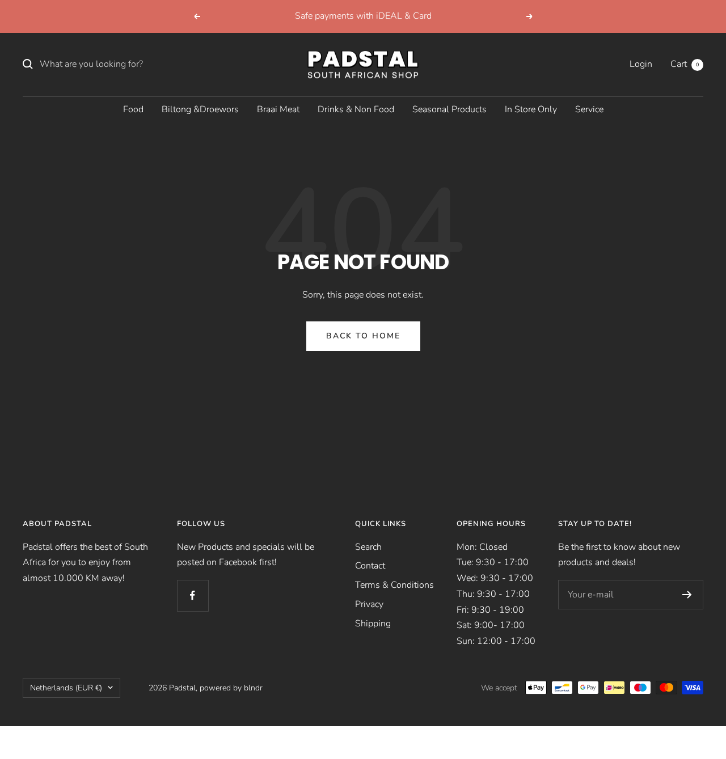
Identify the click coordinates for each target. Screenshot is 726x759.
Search (368, 547)
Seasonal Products (449, 109)
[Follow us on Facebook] (192, 595)
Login (641, 64)
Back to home (363, 335)
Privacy (369, 604)
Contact (370, 565)
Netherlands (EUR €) (66, 687)
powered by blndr (231, 687)
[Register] (687, 595)
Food (133, 109)
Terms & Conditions (394, 585)
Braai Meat (278, 109)
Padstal (182, 687)
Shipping (373, 623)
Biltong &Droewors (200, 109)
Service (589, 109)
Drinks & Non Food (356, 109)
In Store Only (531, 109)
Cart (684, 64)
